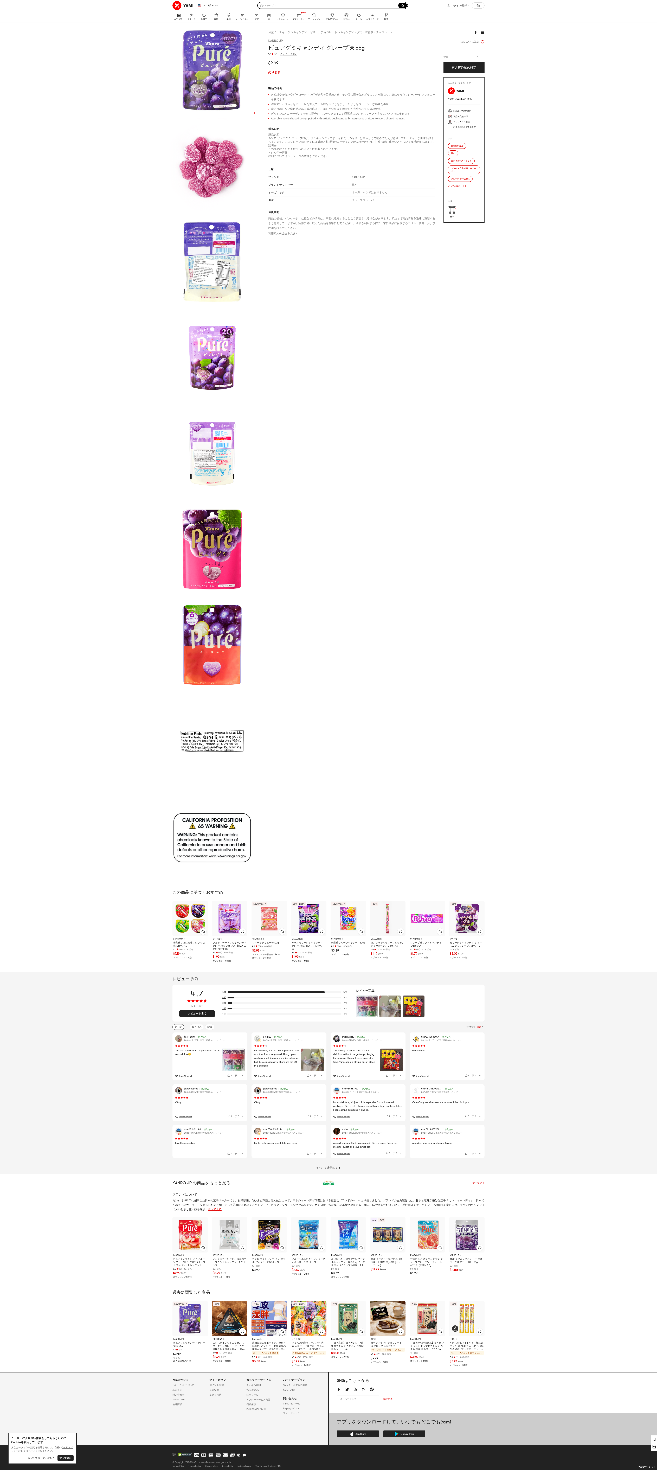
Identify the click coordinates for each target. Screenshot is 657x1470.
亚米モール (252, 1394)
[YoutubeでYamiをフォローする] (355, 1390)
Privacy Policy (194, 1466)
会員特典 (214, 1390)
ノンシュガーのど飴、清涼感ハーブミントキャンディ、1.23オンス (229, 1261)
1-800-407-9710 (291, 1403)
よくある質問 (253, 1385)
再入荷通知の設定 (182, 1361)
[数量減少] (472, 57)
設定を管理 (34, 1458)
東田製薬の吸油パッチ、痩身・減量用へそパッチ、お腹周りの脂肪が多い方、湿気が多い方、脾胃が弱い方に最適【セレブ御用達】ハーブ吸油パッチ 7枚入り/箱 (269, 1346)
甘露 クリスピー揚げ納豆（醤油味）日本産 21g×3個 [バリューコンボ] (387, 1261)
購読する (388, 1399)
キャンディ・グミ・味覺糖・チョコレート (366, 32)
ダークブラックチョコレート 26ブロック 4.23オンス (386, 1344)
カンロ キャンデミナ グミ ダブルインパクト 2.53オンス (268, 1260)
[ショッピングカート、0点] (478, 5)
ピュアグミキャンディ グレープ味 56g (189, 1344)
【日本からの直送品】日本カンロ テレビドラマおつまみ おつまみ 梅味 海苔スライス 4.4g (427, 1345)
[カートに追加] (203, 931)
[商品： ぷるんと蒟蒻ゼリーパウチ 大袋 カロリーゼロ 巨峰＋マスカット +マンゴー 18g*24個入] (308, 1318)
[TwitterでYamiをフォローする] (347, 1390)
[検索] (402, 5)
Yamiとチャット (647, 1467)
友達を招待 (215, 1394)
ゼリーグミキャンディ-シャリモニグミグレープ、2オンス (466, 944)
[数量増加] (483, 57)
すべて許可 (66, 1458)
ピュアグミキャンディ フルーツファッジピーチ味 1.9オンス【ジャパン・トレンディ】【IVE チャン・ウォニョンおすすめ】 (189, 1262)
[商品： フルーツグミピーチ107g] (269, 918)
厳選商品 (177, 1404)
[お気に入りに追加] (482, 42)
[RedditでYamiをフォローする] (372, 1390)
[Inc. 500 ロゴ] (174, 1454)
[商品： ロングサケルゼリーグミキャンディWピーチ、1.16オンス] (387, 918)
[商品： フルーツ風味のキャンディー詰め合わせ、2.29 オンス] (308, 1235)
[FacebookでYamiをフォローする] (339, 1390)
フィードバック (291, 1413)
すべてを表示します (457, 186)
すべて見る (479, 1183)
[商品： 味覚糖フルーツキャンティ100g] (348, 918)
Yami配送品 (252, 1390)
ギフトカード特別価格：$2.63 (266, 954)
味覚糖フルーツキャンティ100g (348, 942)
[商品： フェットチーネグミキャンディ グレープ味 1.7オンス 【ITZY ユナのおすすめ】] (229, 918)
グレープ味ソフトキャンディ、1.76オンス (427, 944)
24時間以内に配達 (256, 1409)
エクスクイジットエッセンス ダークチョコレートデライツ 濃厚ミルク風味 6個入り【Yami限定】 (229, 1346)
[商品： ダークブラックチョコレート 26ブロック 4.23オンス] (387, 1318)
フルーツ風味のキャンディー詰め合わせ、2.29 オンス (308, 1260)
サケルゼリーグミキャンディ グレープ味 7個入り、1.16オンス (308, 945)
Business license (244, 1466)
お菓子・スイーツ (279, 32)
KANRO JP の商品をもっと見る (201, 1182)
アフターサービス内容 (258, 1399)
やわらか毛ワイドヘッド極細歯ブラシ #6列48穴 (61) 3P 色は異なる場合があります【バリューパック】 (467, 1346)
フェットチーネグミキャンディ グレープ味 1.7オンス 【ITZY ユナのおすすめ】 (229, 945)
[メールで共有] (482, 33)
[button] (213, 5)
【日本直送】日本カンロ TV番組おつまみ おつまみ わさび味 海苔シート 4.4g (347, 1345)
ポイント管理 (216, 1385)
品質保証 (177, 1390)
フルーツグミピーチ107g (265, 942)
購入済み (197, 1027)
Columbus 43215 (463, 99)
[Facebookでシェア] (476, 33)
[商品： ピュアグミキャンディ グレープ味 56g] (190, 1318)
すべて (178, 1027)
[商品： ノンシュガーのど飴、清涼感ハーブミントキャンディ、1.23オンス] (229, 1235)
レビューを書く (289, 54)
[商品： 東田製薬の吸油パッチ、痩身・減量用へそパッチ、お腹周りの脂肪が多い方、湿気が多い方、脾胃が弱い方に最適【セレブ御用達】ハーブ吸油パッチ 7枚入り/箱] (269, 1318)
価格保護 (251, 1404)
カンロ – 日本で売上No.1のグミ (463, 169)
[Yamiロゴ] (183, 5)
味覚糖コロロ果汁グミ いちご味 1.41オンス (189, 944)
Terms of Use (178, 1466)
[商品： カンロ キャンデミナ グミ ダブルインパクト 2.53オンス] (269, 1235)
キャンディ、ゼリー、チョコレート (315, 32)
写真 (209, 1027)
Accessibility (227, 1466)
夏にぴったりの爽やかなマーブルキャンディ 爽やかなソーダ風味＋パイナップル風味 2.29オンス (348, 1262)
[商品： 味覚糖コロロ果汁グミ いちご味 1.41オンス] (190, 918)
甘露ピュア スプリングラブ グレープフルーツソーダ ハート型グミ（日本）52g (426, 1261)
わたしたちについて (183, 1385)
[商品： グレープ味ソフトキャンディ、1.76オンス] (427, 918)
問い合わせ (178, 1394)
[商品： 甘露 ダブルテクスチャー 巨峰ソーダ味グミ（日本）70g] (467, 1235)
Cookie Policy (211, 1466)
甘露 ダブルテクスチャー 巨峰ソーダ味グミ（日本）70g (466, 1260)
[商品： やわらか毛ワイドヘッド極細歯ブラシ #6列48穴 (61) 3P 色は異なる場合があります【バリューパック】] (467, 1318)
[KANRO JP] (328, 1183)
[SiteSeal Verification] (185, 1455)
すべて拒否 (49, 1458)
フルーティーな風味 (460, 179)
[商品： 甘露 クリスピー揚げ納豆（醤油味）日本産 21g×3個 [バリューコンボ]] (387, 1235)
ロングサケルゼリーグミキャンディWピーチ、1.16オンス (387, 944)
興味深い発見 (457, 146)
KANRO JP (275, 40)
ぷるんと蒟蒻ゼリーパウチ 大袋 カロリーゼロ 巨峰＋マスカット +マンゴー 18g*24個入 (308, 1345)
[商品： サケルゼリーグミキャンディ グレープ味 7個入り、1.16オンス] (308, 918)
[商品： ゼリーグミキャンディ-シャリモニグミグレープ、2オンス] (467, 918)
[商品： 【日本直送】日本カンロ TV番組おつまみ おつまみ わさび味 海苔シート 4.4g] (348, 1318)
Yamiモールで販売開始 (295, 1385)
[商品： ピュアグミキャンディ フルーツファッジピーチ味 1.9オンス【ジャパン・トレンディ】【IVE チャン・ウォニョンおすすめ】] (190, 1235)
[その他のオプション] (243, 1075)
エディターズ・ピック (461, 161)
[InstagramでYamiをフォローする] (364, 1390)
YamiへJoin (178, 1399)
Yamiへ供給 (289, 1390)
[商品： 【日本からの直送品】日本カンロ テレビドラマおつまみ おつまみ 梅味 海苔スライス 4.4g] (427, 1318)
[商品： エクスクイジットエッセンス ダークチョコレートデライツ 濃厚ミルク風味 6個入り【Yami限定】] (229, 1318)
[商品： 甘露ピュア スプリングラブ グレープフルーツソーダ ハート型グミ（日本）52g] (427, 1235)
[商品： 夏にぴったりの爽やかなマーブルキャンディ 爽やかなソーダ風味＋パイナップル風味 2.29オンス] (348, 1235)
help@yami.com (291, 1408)
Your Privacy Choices (265, 1466)
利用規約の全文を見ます (283, 233)
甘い (453, 153)
